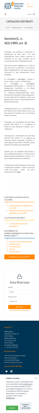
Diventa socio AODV (19, 257)
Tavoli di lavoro (14, 252)
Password (12, 297)
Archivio (12, 249)
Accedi (30, 6)
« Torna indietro (28, 27)
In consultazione (15, 247)
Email (10, 287)
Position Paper (14, 244)
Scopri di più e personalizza (26, 406)
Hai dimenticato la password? (19, 310)
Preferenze (10, 398)
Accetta (12, 408)
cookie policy (27, 384)
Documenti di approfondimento (20, 242)
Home (8, 27)
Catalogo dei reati (17, 27)
